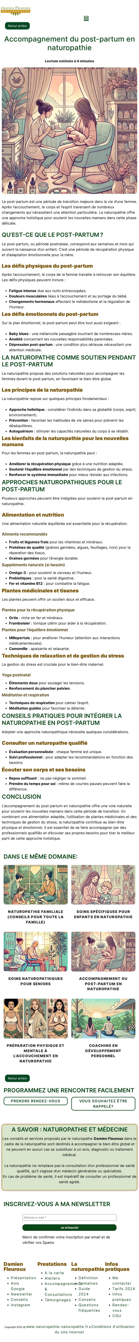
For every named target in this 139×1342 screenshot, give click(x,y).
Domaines (88, 1283)
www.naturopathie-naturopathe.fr (57, 1327)
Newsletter (22, 1294)
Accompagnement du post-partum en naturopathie (103, 983)
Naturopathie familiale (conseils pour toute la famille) (35, 917)
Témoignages (58, 1300)
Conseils (19, 1299)
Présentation (23, 1278)
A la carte (54, 1273)
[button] (86, 18)
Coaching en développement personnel (103, 1050)
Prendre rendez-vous (35, 1101)
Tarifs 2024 (123, 1289)
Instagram (20, 1305)
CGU (116, 1316)
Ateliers (52, 1278)
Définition (88, 1278)
